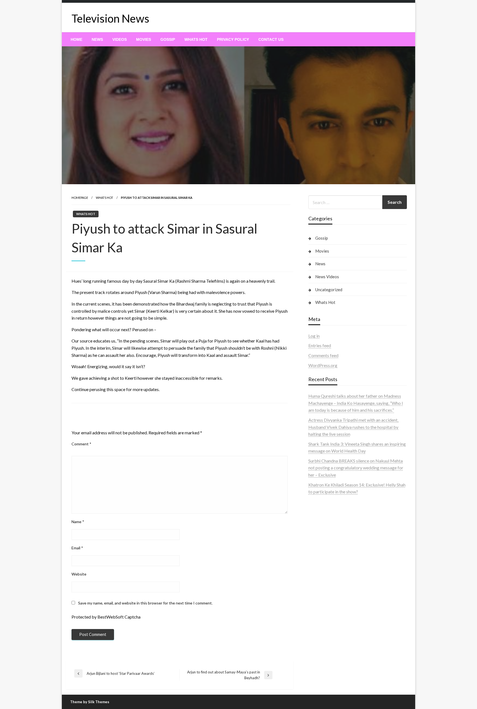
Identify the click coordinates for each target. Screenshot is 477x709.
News (97, 39)
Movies (143, 39)
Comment (81, 444)
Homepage (79, 197)
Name (77, 521)
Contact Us (270, 39)
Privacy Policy (233, 39)
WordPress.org (322, 365)
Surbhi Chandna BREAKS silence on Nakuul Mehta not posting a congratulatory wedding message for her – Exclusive (355, 467)
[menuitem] (76, 39)
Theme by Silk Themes (89, 702)
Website (78, 574)
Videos (119, 39)
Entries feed (319, 345)
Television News (110, 18)
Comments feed (323, 355)
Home (76, 39)
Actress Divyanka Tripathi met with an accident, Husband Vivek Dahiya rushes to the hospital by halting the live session (353, 427)
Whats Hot (196, 39)
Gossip (167, 39)
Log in (314, 335)
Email (77, 547)
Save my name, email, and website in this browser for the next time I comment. (145, 603)
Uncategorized (328, 289)
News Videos (327, 276)
